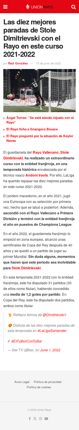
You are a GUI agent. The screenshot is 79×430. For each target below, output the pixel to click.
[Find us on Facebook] (30, 418)
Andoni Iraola (36, 175)
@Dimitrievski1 (54, 314)
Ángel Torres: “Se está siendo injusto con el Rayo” (40, 120)
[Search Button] (73, 6)
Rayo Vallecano (46, 152)
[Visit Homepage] (39, 6)
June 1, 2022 (50, 349)
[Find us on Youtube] (46, 418)
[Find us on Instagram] (40, 418)
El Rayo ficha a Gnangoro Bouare (32, 129)
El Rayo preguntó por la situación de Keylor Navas (39, 138)
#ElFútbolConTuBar (26, 341)
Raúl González (18, 63)
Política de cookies (39, 387)
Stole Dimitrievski (26, 267)
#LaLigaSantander (52, 330)
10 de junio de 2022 (48, 63)
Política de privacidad (47, 382)
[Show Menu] (5, 6)
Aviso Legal (21, 382)
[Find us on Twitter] (35, 418)
